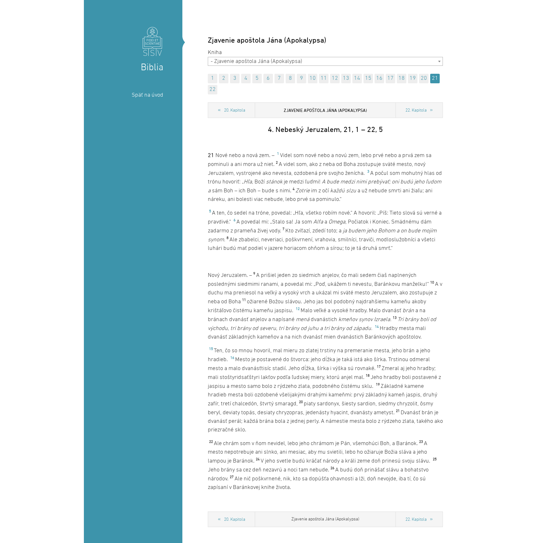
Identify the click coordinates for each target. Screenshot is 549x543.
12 (335, 78)
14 (357, 78)
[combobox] (325, 61)
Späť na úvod (147, 95)
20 (424, 78)
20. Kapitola (234, 110)
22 (212, 89)
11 (324, 78)
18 (401, 78)
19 (413, 78)
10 (312, 78)
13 (346, 78)
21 (435, 78)
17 (390, 78)
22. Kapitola (416, 110)
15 (368, 78)
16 (379, 78)
